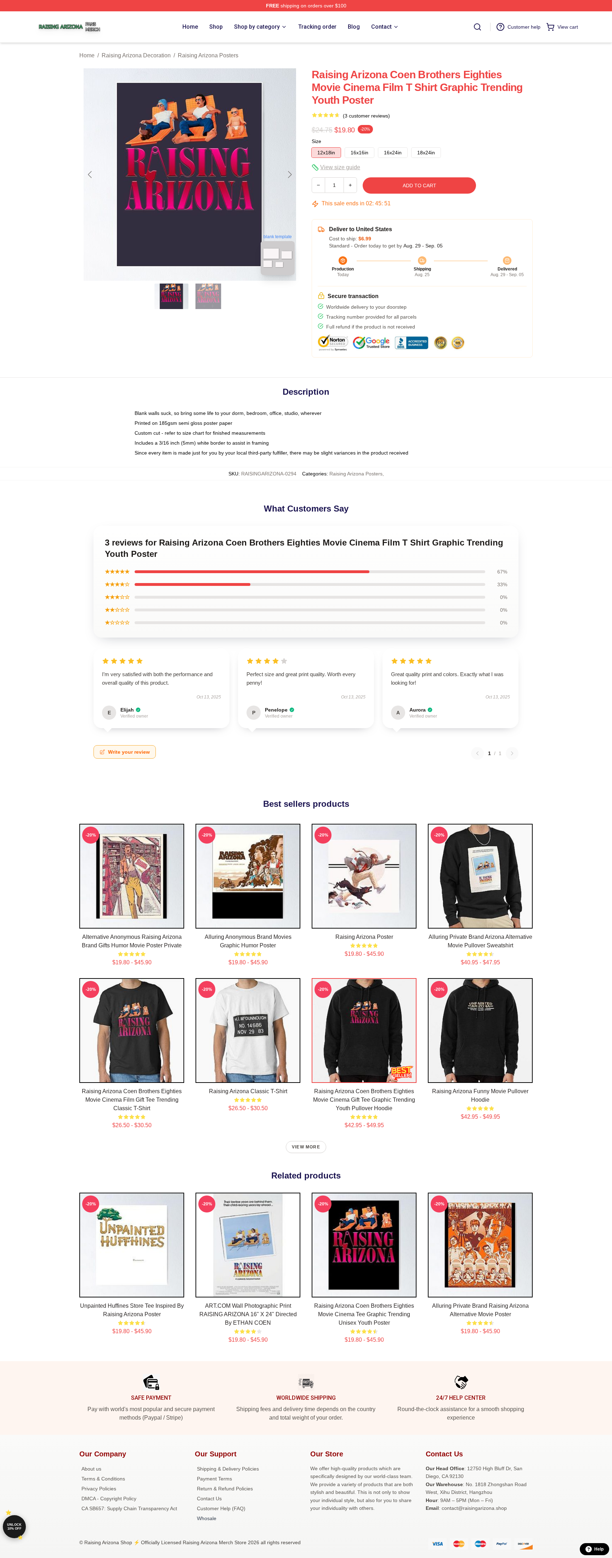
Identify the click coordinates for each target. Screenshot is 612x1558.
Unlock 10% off (14, 1526)
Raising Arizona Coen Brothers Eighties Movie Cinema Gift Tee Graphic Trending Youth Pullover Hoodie (364, 1099)
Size (316, 141)
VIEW (132, 921)
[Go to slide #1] (171, 296)
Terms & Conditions (103, 1479)
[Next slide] (289, 174)
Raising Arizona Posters (208, 55)
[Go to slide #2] (208, 296)
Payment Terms (214, 1479)
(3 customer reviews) (366, 116)
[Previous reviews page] (477, 753)
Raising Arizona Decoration (136, 55)
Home (87, 55)
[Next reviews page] (512, 753)
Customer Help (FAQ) (221, 1508)
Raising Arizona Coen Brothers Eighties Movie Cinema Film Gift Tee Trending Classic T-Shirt (132, 1099)
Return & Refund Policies (225, 1488)
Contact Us (209, 1498)
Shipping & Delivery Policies (228, 1469)
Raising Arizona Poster (364, 937)
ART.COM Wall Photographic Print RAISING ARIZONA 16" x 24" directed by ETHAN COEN (248, 1314)
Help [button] (599, 1549)
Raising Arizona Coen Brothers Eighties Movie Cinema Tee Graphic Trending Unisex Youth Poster (364, 1314)
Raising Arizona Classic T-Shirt (248, 1091)
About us (91, 1469)
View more (306, 1147)
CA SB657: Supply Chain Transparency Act (129, 1508)
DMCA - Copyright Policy (108, 1498)
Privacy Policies (98, 1488)
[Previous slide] (90, 174)
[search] (477, 27)
